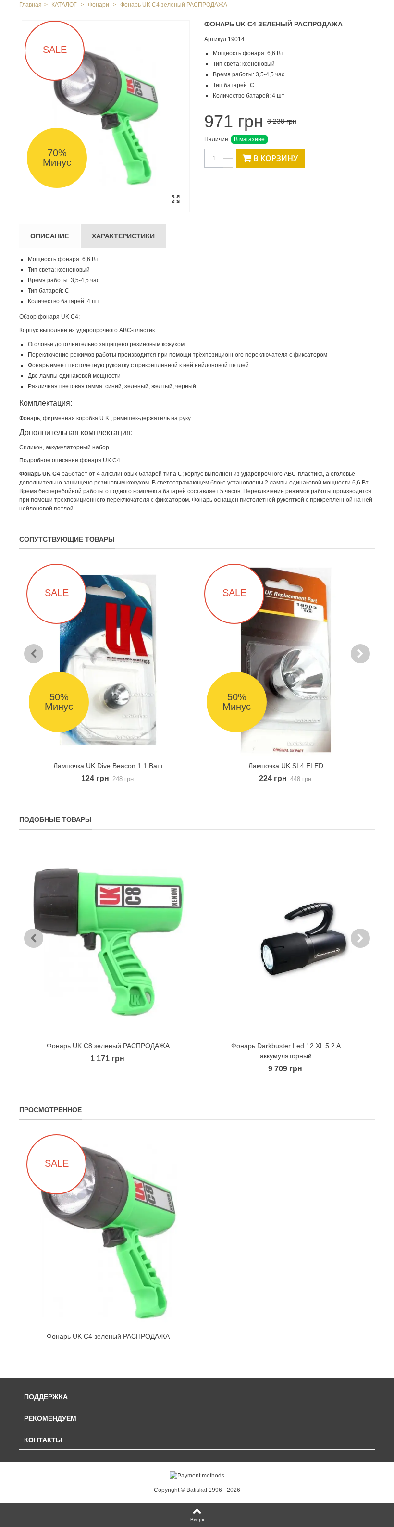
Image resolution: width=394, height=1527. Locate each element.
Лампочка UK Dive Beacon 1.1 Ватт (108, 766)
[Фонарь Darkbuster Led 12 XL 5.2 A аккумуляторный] (286, 940)
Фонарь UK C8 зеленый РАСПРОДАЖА (108, 1046)
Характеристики (123, 236)
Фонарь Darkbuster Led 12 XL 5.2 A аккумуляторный (286, 1051)
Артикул (215, 39)
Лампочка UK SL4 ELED (285, 766)
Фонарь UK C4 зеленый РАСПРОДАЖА (108, 1336)
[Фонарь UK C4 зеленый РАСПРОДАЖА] (105, 116)
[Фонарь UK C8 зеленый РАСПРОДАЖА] (108, 940)
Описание (49, 236)
